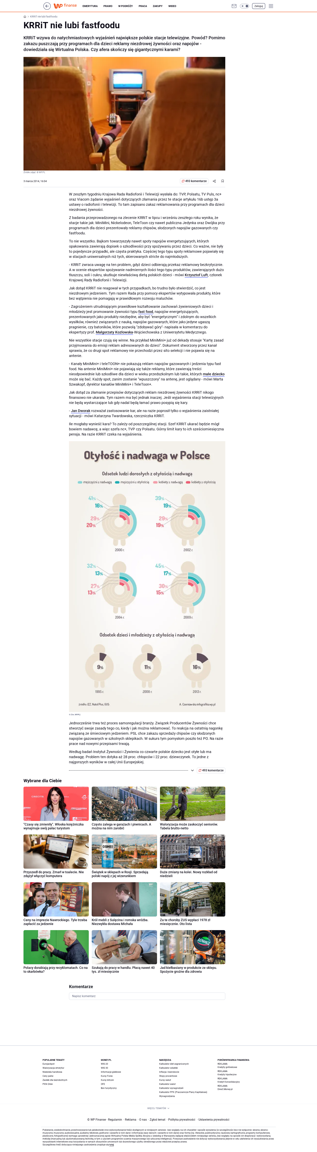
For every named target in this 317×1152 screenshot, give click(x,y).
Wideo (172, 6)
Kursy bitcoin (107, 1080)
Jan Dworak (80, 411)
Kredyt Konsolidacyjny (229, 1082)
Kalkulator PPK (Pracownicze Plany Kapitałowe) (183, 1092)
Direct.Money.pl (225, 1089)
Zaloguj (258, 6)
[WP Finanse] (68, 6)
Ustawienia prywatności (213, 1119)
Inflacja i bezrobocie (169, 1072)
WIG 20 (104, 1064)
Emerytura (90, 6)
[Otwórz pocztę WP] (234, 6)
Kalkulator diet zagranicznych (174, 1064)
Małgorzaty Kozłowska (114, 332)
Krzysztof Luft (196, 275)
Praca (143, 6)
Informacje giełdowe (111, 1072)
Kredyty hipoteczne (227, 1074)
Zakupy (158, 6)
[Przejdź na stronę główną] (47, 8)
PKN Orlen (48, 1084)
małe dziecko (214, 374)
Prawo (107, 6)
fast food (145, 311)
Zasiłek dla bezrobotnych (55, 1080)
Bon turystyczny (109, 1088)
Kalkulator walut (167, 1084)
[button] (244, 6)
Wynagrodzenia (167, 1096)
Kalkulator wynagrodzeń (171, 1088)
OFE (103, 1084)
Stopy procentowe (168, 1076)
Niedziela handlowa (52, 1072)
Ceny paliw (48, 1076)
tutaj (111, 1144)
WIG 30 (104, 1068)
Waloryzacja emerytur (53, 1068)
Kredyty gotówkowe (227, 1067)
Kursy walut (165, 1080)
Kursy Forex (107, 1076)
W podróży (125, 6)
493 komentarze (196, 181)
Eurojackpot (48, 1064)
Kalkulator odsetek (168, 1068)
